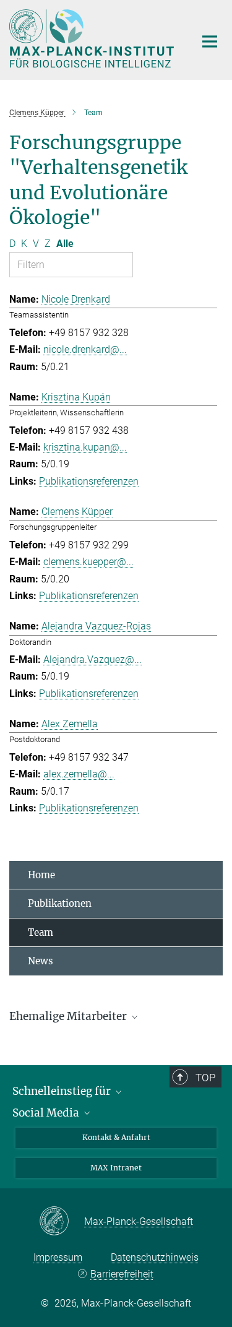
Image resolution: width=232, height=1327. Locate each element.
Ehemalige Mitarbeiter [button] (69, 1016)
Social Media (47, 1113)
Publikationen (60, 903)
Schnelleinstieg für (62, 1091)
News (40, 961)
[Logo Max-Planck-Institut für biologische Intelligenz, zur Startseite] (92, 38)
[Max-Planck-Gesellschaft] (61, 1222)
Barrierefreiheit (121, 1274)
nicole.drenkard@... (85, 349)
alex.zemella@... (78, 774)
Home (41, 875)
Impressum (57, 1257)
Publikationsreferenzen (89, 481)
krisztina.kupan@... (85, 447)
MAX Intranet (116, 1167)
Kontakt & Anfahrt (116, 1137)
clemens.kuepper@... (88, 562)
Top (205, 1077)
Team (40, 932)
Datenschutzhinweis (155, 1257)
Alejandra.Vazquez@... (92, 659)
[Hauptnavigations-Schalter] (209, 41)
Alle (65, 243)
